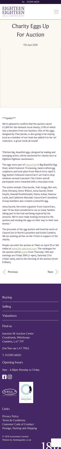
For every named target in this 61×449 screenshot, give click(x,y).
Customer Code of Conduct (18, 424)
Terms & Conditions (13, 420)
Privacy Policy (10, 416)
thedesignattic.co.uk (22, 440)
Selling (6, 306)
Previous (13, 272)
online (24, 252)
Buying (7, 297)
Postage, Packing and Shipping (19, 428)
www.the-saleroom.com (24, 248)
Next (50, 272)
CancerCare (31, 164)
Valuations (9, 316)
